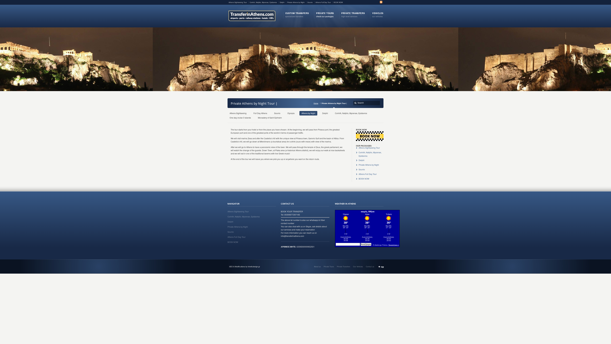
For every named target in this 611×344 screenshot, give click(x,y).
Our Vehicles (358, 266)
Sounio (310, 2)
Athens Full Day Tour (323, 2)
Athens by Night (308, 113)
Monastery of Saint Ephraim (270, 117)
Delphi (282, 2)
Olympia (291, 113)
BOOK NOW (338, 2)
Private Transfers (343, 266)
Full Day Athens (260, 113)
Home (316, 103)
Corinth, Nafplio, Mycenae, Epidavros (263, 2)
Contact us (370, 266)
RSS (381, 2)
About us (317, 266)
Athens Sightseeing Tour (238, 2)
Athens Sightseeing (238, 113)
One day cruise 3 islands (240, 117)
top (382, 266)
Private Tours (329, 266)
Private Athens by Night (296, 2)
